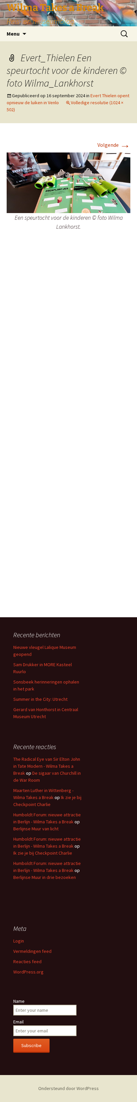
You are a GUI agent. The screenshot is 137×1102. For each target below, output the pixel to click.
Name (19, 1001)
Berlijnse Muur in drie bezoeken (44, 877)
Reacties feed (27, 961)
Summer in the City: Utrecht (40, 699)
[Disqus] (68, 343)
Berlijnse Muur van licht (36, 829)
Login (18, 941)
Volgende (113, 144)
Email (18, 1022)
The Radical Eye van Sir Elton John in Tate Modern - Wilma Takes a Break (46, 766)
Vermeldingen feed (32, 951)
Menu (13, 33)
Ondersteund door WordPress (68, 1088)
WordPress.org (28, 972)
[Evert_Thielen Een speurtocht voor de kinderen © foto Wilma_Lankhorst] (68, 182)
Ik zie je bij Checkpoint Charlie (42, 853)
